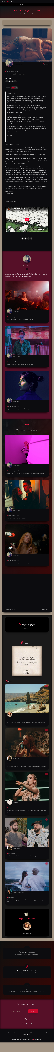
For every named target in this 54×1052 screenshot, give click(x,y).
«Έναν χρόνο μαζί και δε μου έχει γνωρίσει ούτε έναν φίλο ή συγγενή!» (25, 473)
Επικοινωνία (18, 1032)
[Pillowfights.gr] (7, 2)
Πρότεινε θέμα (25, 1032)
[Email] (15, 81)
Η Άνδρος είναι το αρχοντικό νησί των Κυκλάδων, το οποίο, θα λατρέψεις (26, 722)
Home (21, 13)
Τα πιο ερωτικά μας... (27, 952)
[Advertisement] (27, 590)
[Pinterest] (12, 81)
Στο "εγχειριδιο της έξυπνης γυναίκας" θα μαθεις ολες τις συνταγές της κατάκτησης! (27, 991)
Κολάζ (9, 808)
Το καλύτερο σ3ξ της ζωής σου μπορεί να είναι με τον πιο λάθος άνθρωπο (26, 766)
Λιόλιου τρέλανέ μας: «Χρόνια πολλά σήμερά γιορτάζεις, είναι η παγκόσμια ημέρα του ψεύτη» (26, 811)
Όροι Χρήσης (43, 1032)
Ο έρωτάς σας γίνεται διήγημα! (27, 970)
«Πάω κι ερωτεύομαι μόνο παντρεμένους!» (18, 563)
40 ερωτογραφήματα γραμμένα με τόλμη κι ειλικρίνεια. (27, 954)
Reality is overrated (12, 853)
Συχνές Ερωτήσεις (11, 1032)
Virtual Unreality (16, 758)
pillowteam (15, 802)
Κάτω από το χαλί (11, 764)
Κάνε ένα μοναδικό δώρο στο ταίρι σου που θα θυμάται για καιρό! (27, 973)
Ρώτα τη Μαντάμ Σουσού (12, 71)
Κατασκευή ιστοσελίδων (26, 1039)
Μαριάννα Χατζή (16, 714)
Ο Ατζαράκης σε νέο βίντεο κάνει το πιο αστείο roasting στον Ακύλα (24, 856)
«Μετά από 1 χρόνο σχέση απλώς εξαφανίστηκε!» (20, 364)
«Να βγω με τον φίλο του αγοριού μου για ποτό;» (20, 319)
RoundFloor (39, 1039)
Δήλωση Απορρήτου (27, 1034)
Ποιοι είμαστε (37, 1032)
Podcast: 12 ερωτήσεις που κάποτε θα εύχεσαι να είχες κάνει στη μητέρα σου (26, 900)
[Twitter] (9, 81)
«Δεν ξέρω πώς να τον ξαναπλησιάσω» (17, 518)
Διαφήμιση (31, 1032)
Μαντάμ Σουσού (18, 64)
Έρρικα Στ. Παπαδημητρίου (18, 892)
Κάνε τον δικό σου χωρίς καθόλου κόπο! (27, 989)
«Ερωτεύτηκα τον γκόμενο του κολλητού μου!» (19, 409)
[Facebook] (6, 81)
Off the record (11, 897)
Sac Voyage (10, 720)
